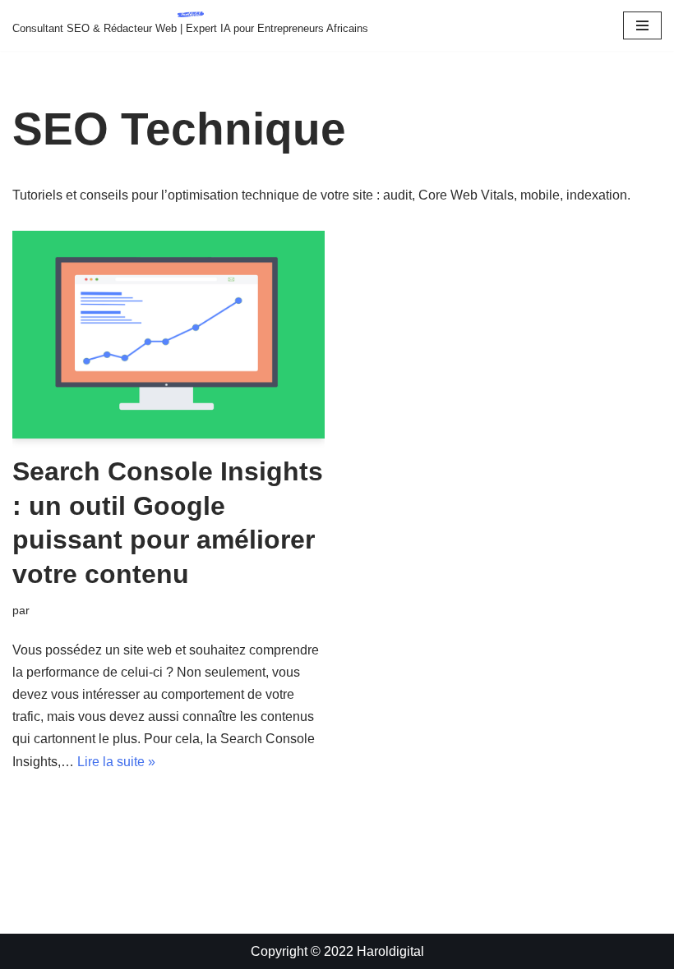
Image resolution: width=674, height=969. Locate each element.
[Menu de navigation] (642, 25)
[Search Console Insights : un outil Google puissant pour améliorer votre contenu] (168, 335)
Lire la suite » (116, 762)
